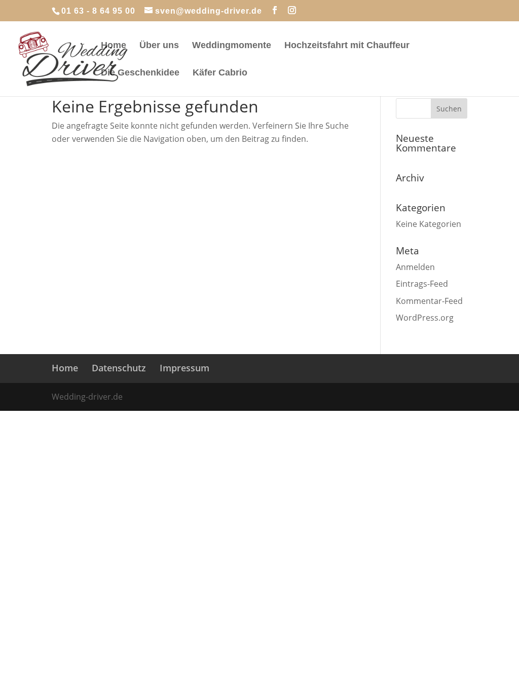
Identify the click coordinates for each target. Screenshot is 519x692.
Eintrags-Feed (422, 283)
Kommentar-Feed (429, 300)
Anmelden (415, 267)
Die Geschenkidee (140, 73)
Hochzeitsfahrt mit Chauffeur (347, 46)
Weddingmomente (231, 46)
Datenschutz (119, 368)
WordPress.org (425, 317)
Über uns (159, 46)
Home (113, 46)
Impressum (184, 368)
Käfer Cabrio (220, 73)
